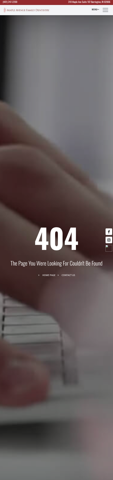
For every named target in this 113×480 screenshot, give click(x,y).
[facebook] (109, 231)
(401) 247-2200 (10, 2)
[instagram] (109, 240)
